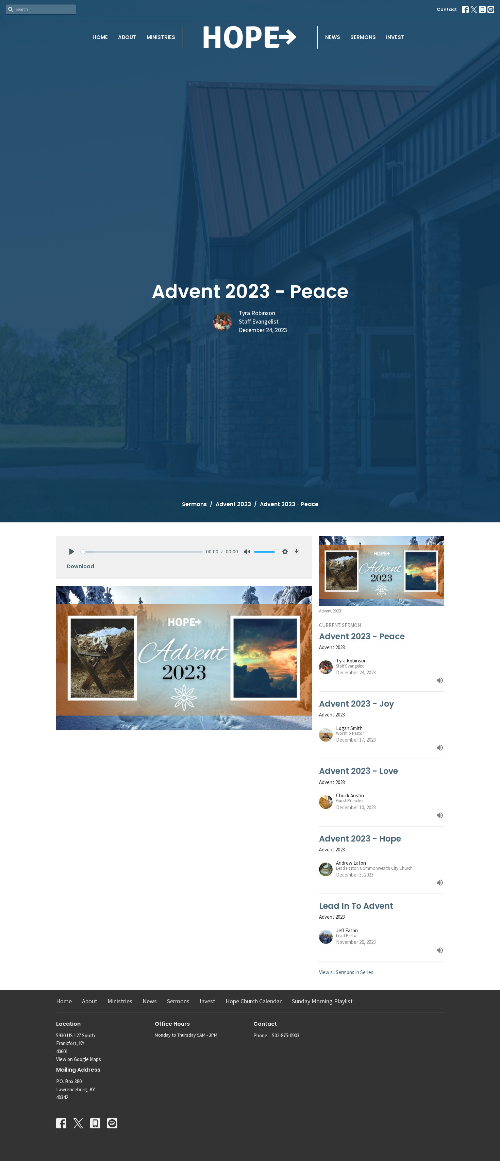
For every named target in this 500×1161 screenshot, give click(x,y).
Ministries (161, 37)
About (127, 37)
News (332, 37)
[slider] (142, 552)
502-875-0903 (285, 1035)
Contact (447, 9)
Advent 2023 (233, 504)
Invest (395, 37)
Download (80, 566)
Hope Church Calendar (254, 1001)
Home (100, 37)
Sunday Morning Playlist (322, 1001)
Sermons (363, 37)
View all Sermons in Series (346, 972)
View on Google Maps (78, 1059)
